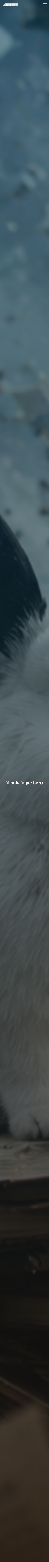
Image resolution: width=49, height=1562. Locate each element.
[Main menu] (45, 4)
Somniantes (10, 4)
